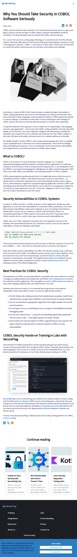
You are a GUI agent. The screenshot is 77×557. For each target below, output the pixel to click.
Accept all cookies (55, 552)
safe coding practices (57, 279)
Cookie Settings (56, 543)
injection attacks (55, 255)
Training (11, 513)
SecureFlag (7, 399)
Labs (42, 513)
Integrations (13, 518)
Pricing (43, 524)
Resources (12, 524)
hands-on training (20, 401)
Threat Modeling (47, 518)
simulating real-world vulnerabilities (55, 406)
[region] (38, 548)
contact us (7, 418)
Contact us (44, 530)
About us (11, 530)
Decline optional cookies (56, 547)
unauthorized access (55, 260)
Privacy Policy (29, 535)
